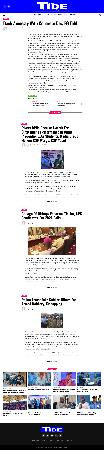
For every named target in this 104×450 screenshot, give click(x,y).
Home (30, 15)
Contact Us (45, 440)
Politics (66, 15)
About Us (51, 440)
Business (72, 15)
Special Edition (37, 15)
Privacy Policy (60, 440)
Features (53, 15)
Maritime (46, 15)
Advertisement (36, 440)
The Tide (30, 146)
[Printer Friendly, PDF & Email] (32, 95)
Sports (60, 15)
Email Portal (68, 440)
